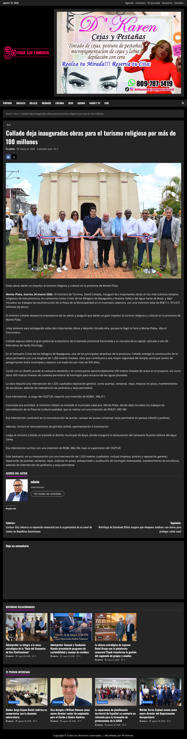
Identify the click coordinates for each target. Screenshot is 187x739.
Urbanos (46, 103)
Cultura (59, 103)
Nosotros (167, 3)
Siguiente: (140, 527)
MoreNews (111, 735)
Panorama (102, 702)
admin (11, 149)
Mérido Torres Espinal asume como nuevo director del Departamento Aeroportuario (158, 713)
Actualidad (14, 702)
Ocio (70, 103)
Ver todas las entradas (47, 493)
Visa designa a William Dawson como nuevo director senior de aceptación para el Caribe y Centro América (70, 713)
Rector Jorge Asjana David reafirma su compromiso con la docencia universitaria (26, 713)
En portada (154, 3)
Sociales (178, 3)
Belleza (33, 103)
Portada (7, 103)
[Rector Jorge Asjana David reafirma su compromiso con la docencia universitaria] (26, 692)
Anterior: (49, 527)
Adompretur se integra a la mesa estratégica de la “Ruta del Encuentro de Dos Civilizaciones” (26, 648)
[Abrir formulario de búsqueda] (183, 103)
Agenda (129, 3)
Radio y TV (94, 103)
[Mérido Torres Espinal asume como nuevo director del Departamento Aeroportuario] (160, 692)
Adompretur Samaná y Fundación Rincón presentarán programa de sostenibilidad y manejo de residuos (69, 648)
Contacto (141, 3)
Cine (106, 103)
